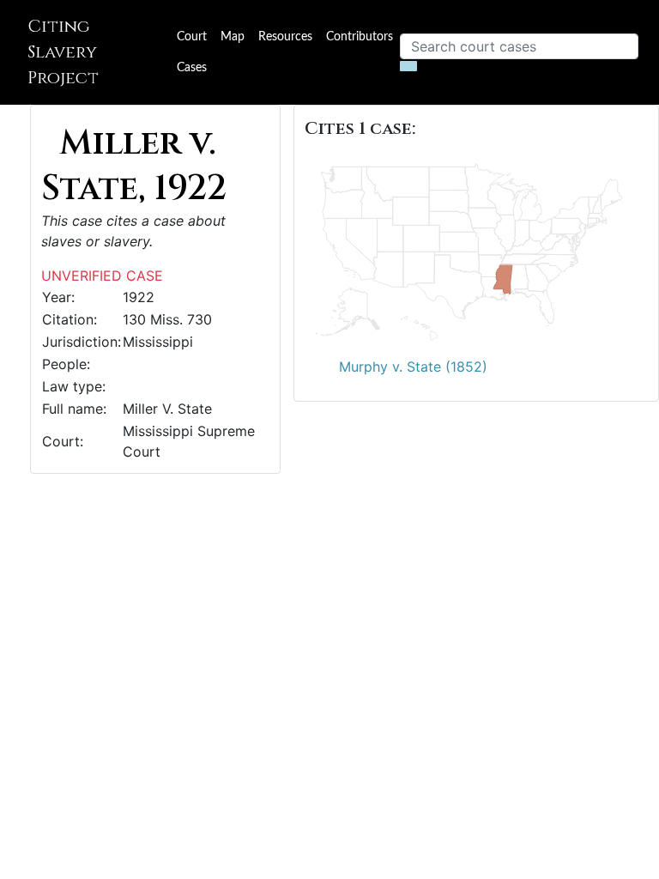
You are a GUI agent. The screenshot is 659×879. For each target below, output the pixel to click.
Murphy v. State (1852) (413, 366)
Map (233, 37)
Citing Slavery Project (63, 52)
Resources (285, 37)
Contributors (359, 37)
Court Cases (192, 52)
